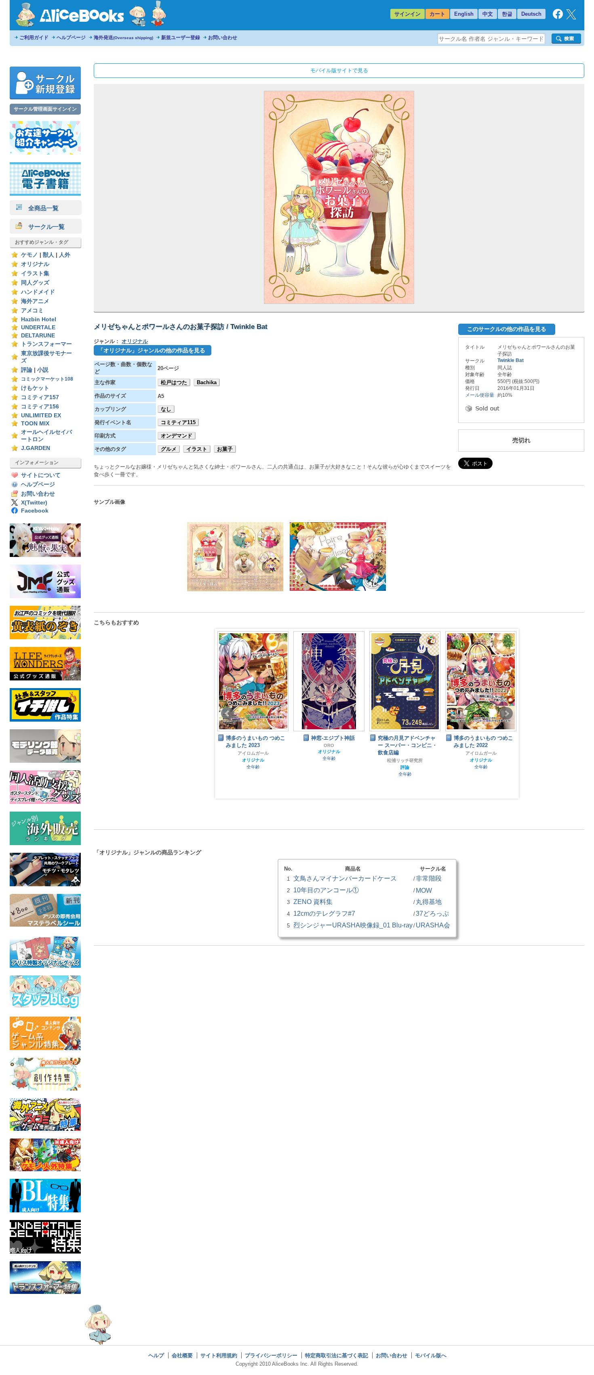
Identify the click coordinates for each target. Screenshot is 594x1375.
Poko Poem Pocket (481, 758)
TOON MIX (35, 424)
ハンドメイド (38, 292)
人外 (64, 255)
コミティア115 (178, 422)
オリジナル (35, 264)
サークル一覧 (43, 226)
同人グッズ (35, 283)
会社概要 (182, 1355)
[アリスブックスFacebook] (558, 17)
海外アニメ (35, 301)
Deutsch (531, 14)
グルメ (169, 449)
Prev (227, 713)
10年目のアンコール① (326, 890)
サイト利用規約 (218, 1355)
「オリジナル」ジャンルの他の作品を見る (151, 350)
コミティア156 (40, 407)
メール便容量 (479, 395)
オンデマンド (176, 436)
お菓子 (225, 449)
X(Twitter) (34, 503)
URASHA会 (433, 925)
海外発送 (123, 37)
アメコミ (32, 311)
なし (166, 409)
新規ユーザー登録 (180, 37)
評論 (26, 370)
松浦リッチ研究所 (329, 760)
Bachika (207, 382)
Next (506, 713)
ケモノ (29, 255)
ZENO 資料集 (313, 901)
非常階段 (429, 878)
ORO (253, 745)
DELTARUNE (38, 336)
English (464, 14)
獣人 (48, 255)
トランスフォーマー (46, 344)
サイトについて (41, 475)
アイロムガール (405, 753)
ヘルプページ (71, 37)
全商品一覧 (40, 208)
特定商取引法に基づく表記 (336, 1355)
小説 (42, 370)
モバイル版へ (431, 1355)
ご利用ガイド (33, 37)
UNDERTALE (38, 327)
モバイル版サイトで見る (339, 70)
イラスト (196, 449)
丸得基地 (429, 901)
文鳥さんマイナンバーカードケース (345, 878)
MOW (424, 890)
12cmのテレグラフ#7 (324, 913)
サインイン (407, 14)
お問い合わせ (222, 37)
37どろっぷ (432, 913)
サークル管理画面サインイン (45, 109)
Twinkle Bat (510, 360)
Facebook (34, 511)
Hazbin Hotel (38, 319)
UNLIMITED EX (41, 415)
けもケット (35, 388)
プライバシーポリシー (271, 1355)
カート (437, 14)
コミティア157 (40, 397)
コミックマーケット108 (47, 379)
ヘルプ (156, 1355)
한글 (507, 14)
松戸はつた (174, 382)
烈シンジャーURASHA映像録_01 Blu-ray (353, 925)
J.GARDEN (35, 448)
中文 (487, 14)
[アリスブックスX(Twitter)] (571, 18)
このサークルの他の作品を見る (506, 329)
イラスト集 (35, 273)
